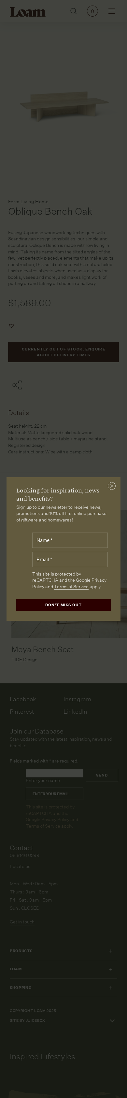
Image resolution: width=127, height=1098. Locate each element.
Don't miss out (63, 605)
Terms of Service (71, 587)
